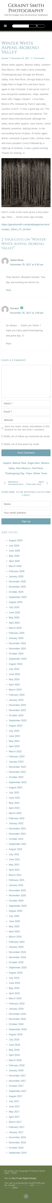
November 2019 (17, 957)
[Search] (37, 26)
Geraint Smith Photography (26, 8)
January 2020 (16, 947)
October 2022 (16, 777)
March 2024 (15, 689)
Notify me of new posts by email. (21, 444)
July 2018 (14, 1039)
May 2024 (14, 679)
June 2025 (14, 612)
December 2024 (17, 643)
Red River (37, 468)
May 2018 (14, 1049)
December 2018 (17, 1014)
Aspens (7, 463)
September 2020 (17, 905)
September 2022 (17, 782)
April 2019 (14, 993)
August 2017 (15, 1096)
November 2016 (17, 1142)
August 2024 (15, 664)
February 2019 (16, 1003)
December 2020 (17, 890)
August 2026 (15, 540)
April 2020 (14, 931)
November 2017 (17, 1080)
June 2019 (14, 983)
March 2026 (15, 566)
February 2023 (16, 756)
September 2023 (17, 720)
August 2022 (15, 787)
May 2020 (14, 926)
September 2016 (17, 1152)
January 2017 (16, 1132)
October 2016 (16, 1147)
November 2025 (17, 586)
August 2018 (15, 1034)
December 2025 (17, 581)
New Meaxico (23, 468)
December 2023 (17, 705)
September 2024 (17, 658)
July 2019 (14, 978)
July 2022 (14, 792)
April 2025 (14, 622)
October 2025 (16, 592)
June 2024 (14, 674)
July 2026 (14, 545)
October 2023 (16, 715)
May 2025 (14, 617)
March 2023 (15, 751)
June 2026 (14, 550)
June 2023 (14, 736)
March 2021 (15, 875)
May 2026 (14, 556)
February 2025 (16, 633)
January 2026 (16, 576)
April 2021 (14, 869)
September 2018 (17, 1029)
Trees (29, 473)
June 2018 (14, 1044)
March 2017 (15, 1122)
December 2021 (17, 828)
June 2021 (14, 859)
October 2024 (16, 653)
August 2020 (15, 911)
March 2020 (15, 936)
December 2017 (17, 1075)
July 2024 (14, 669)
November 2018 (17, 1019)
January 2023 (16, 761)
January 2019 (16, 1008)
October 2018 (16, 1024)
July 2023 (14, 730)
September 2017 (17, 1091)
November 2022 (17, 772)
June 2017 (14, 1106)
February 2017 (16, 1127)
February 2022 (16, 818)
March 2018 (15, 1060)
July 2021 (14, 854)
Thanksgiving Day (14, 473)
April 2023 (14, 746)
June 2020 (14, 921)
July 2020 (14, 916)
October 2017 (16, 1086)
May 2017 (14, 1111)
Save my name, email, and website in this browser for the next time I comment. (27, 428)
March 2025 (15, 628)
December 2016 (17, 1137)
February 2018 (16, 1065)
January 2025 (16, 638)
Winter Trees (40, 473)
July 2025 (14, 607)
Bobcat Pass (19, 463)
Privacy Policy (22, 1185)
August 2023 (15, 725)
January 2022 (16, 823)
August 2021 (15, 849)
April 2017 (14, 1117)
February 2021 (16, 880)
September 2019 (17, 967)
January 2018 (16, 1070)
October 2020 (16, 900)
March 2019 (15, 998)
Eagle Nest (34, 463)
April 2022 (14, 808)
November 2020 (17, 895)
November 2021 (17, 833)
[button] (5, 25)
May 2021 (14, 864)
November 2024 (17, 648)
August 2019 (15, 972)
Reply (8, 290)
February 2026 (16, 571)
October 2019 (16, 962)
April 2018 (14, 1055)
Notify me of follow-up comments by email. (27, 436)
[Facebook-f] (26, 1196)
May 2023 (14, 741)
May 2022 (14, 803)
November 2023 (17, 710)
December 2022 (17, 767)
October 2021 (16, 839)
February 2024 (16, 694)
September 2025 (17, 597)
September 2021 (17, 844)
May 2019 (14, 988)
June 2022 (14, 797)
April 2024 (14, 684)
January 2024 (16, 700)
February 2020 (16, 942)
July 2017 (14, 1101)
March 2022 (15, 813)
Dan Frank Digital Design (24, 1178)
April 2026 (14, 561)
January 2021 (16, 885)
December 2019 (17, 952)
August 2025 (15, 602)
